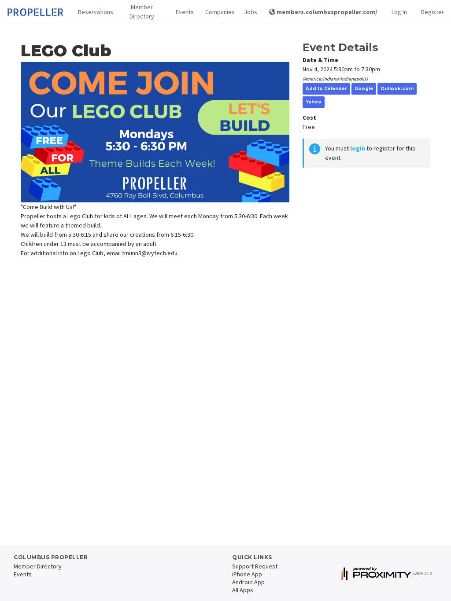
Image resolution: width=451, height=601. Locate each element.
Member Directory (141, 11)
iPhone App (247, 574)
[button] (92, 12)
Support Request (254, 566)
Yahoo (314, 102)
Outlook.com (397, 89)
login (357, 148)
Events (183, 12)
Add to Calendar (326, 89)
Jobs (249, 12)
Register (432, 12)
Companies (217, 12)
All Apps (242, 590)
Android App (248, 582)
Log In (399, 12)
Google (364, 89)
